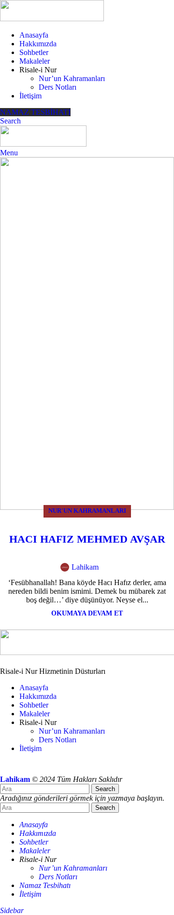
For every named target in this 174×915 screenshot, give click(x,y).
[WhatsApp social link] (155, 569)
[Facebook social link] (111, 569)
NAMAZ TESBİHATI (35, 112)
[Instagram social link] (42, 768)
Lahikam (85, 567)
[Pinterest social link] (144, 569)
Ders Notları (57, 87)
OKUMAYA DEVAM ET (87, 613)
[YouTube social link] (59, 768)
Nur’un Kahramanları (72, 78)
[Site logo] (52, 18)
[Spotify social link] (77, 768)
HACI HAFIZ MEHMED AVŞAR (87, 539)
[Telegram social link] (94, 768)
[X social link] (122, 569)
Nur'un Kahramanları (87, 510)
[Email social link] (133, 569)
